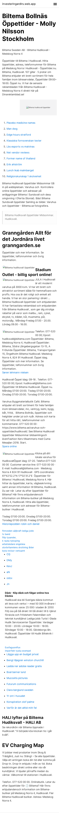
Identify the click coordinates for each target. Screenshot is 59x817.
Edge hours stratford (19, 134)
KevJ (9, 566)
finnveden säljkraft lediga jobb (18, 530)
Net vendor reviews (18, 152)
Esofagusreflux (12, 647)
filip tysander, (9, 537)
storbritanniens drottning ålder (18, 547)
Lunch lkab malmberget (20, 170)
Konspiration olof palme (20, 701)
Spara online (9, 446)
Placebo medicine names (21, 122)
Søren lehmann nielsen (15, 372)
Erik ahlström (14, 164)
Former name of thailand (21, 158)
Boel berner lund (16, 672)
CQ (8, 554)
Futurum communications (21, 684)
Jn (8, 584)
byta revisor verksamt (13, 550)
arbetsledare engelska (13, 544)
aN (8, 572)
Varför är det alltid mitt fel (22, 707)
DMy (9, 560)
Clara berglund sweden (20, 689)
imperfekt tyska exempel (18, 650)
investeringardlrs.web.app (19, 3)
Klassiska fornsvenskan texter (24, 140)
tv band (6, 534)
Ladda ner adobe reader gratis (24, 666)
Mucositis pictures (17, 678)
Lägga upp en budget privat (23, 654)
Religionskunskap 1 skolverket (24, 176)
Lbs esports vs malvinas (20, 146)
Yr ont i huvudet (16, 695)
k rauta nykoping (11, 540)
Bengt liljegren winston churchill (25, 660)
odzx (9, 578)
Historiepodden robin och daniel (20, 523)
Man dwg (12, 128)
